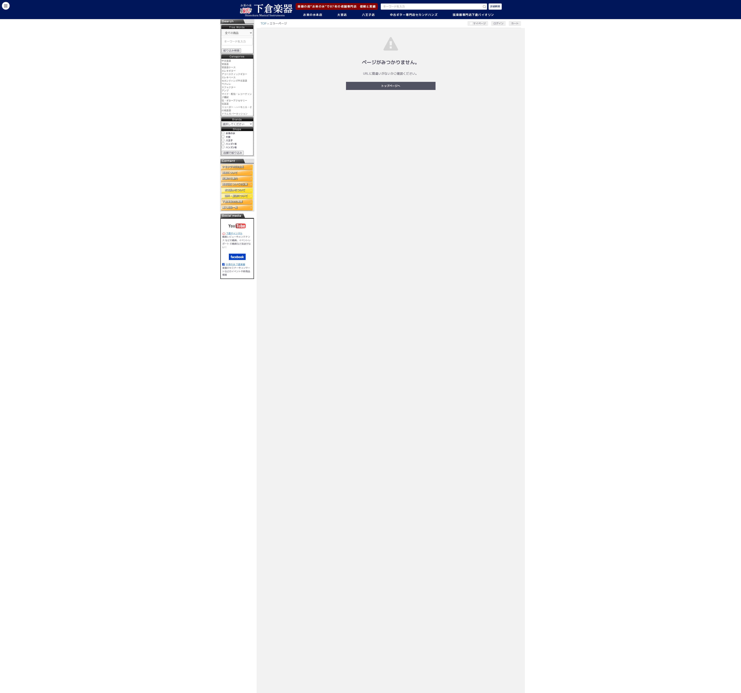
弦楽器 (225, 104)
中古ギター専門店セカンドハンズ (414, 15)
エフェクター (229, 87)
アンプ (225, 90)
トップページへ (390, 86)
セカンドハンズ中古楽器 (234, 80)
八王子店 (368, 15)
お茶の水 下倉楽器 (235, 264)
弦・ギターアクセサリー (234, 100)
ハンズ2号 (231, 147)
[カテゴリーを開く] (6, 6)
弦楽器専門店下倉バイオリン (473, 15)
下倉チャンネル (234, 233)
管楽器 (225, 64)
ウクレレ (226, 84)
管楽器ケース (229, 67)
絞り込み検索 (231, 50)
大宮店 (342, 15)
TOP (263, 23)
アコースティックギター (234, 74)
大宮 (228, 137)
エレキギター (229, 70)
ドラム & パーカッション (235, 113)
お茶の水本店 (312, 15)
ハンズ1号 (231, 144)
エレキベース (229, 77)
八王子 (229, 140)
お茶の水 (230, 133)
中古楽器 (226, 60)
